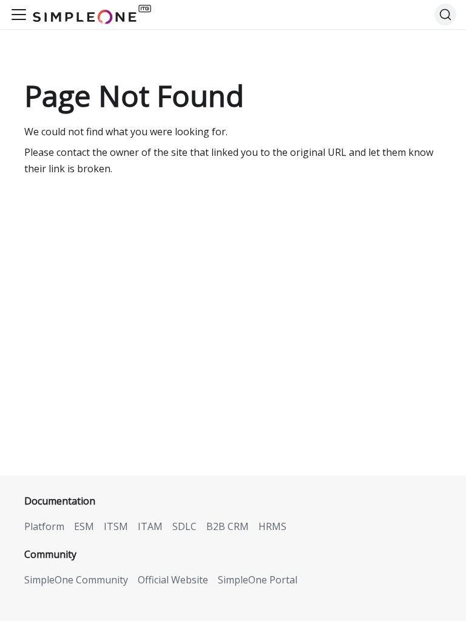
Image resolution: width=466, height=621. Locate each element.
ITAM (150, 526)
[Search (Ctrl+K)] (445, 14)
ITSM (116, 526)
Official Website (173, 579)
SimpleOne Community (76, 579)
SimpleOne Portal (257, 579)
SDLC (184, 526)
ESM (84, 526)
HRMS (272, 526)
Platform (44, 526)
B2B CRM (227, 526)
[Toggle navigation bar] (19, 14)
